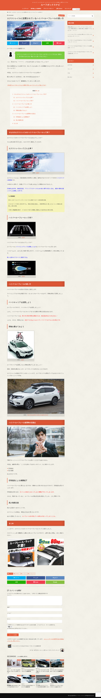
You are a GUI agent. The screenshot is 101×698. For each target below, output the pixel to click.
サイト (8, 619)
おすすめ (10, 573)
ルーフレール (32, 573)
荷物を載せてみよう (20, 110)
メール (9, 613)
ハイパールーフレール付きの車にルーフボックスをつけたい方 (80, 35)
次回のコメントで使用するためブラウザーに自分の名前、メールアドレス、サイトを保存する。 (32, 624)
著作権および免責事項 (36, 8)
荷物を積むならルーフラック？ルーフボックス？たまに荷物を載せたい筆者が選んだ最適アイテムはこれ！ (80, 28)
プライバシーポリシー (48, 8)
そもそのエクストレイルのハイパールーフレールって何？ (29, 94)
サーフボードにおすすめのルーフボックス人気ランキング (80, 41)
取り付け (70, 77)
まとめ (15, 123)
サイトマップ (68, 8)
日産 (37, 172)
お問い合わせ (59, 8)
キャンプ (70, 69)
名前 (8, 607)
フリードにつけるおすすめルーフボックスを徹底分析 (80, 46)
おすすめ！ (17, 573)
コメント (9, 595)
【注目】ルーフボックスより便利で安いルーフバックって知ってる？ (26, 85)
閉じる (37, 90)
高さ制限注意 (18, 120)
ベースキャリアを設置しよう (22, 107)
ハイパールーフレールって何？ (23, 100)
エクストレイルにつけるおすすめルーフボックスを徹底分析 (80, 52)
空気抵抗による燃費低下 (21, 117)
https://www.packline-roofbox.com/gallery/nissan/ (37, 415)
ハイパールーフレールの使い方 (22, 104)
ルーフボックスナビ (50, 4)
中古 (69, 73)
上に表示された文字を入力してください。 (17, 628)
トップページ (25, 8)
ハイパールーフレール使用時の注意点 (24, 113)
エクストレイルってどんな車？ (23, 97)
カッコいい (24, 573)
